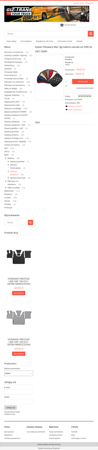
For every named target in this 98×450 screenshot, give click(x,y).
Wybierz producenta (12, 368)
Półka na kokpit (10, 88)
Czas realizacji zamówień (36, 432)
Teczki (7, 98)
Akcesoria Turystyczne (13, 52)
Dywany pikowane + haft (14, 125)
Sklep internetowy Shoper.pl (49, 448)
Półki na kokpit (14, 187)
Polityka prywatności (12, 438)
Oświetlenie (9, 65)
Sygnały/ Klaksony (12, 95)
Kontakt (74, 432)
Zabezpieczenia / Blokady (15, 141)
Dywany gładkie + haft (13, 128)
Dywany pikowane (12, 121)
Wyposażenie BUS (12, 102)
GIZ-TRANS (78, 99)
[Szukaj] (91, 34)
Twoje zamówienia (56, 432)
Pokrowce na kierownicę (14, 85)
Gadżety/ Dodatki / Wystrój (15, 55)
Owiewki (7, 68)
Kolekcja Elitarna (11, 135)
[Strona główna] (46, 13)
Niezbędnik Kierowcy (13, 62)
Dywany (11, 158)
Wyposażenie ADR (12, 105)
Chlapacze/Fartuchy (12, 58)
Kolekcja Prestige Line (13, 138)
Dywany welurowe (18, 178)
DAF (6, 148)
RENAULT (8, 194)
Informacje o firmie (78, 438)
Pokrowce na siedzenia (14, 82)
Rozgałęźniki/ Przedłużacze (15, 92)
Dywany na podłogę (12, 108)
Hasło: (7, 397)
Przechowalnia (54, 438)
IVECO (6, 151)
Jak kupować (9, 432)
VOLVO (7, 201)
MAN (6, 155)
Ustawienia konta (55, 435)
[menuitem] (11, 41)
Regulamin (8, 435)
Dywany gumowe (11, 131)
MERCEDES (9, 191)
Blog (73, 435)
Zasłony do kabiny (12, 145)
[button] (73, 106)
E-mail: (7, 387)
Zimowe (7, 204)
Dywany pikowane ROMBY (15, 112)
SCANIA (7, 197)
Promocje (8, 207)
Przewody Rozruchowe (13, 78)
